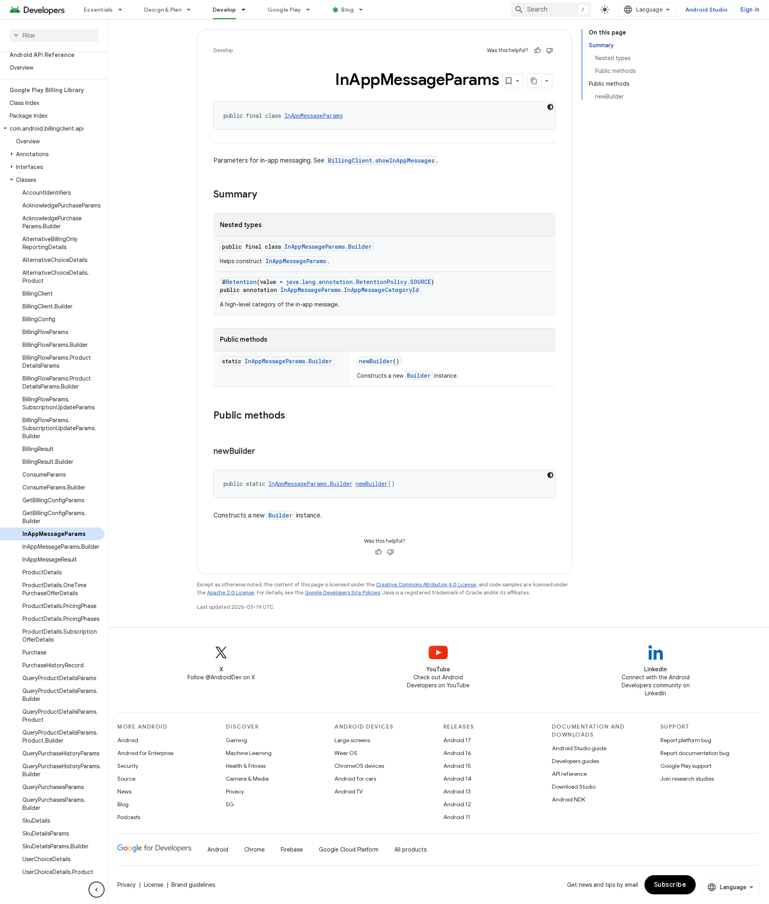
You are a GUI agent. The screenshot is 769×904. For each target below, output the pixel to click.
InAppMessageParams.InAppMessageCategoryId (349, 290)
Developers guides (575, 761)
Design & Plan (162, 9)
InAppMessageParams (313, 115)
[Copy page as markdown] (534, 81)
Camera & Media (247, 778)
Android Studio (706, 9)
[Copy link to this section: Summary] (265, 195)
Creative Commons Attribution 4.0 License (426, 584)
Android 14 (457, 778)
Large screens (352, 740)
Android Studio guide (579, 748)
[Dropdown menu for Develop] (247, 9)
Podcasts (128, 817)
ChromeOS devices (359, 765)
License (153, 885)
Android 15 (457, 765)
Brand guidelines (193, 885)
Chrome (254, 849)
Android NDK (568, 799)
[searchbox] (54, 35)
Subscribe (670, 885)
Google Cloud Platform (348, 849)
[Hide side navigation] (97, 890)
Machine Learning (249, 753)
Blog (347, 9)
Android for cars (355, 778)
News (124, 791)
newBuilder (376, 361)
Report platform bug (685, 740)
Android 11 (456, 817)
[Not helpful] (550, 50)
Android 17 (457, 740)
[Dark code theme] (550, 107)
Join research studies (687, 778)
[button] (52, 128)
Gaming (236, 740)
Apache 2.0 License (230, 592)
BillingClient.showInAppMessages (381, 160)
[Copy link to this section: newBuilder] (263, 452)
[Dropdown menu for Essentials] (124, 9)
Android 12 (457, 804)
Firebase (292, 849)
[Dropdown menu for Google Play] (311, 9)
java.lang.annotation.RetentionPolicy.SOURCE (358, 282)
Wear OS (345, 753)
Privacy (235, 791)
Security (127, 765)
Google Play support (685, 765)
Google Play (284, 9)
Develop (224, 9)
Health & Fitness (246, 765)
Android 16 (457, 753)
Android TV (348, 791)
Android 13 (457, 791)
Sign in (749, 9)
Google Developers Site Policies (342, 592)
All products (411, 849)
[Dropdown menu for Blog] (364, 9)
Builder (419, 375)
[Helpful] (537, 50)
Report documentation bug (694, 753)
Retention (241, 282)
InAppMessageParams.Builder (328, 246)
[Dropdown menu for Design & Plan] (192, 9)
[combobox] (551, 9)
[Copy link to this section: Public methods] (293, 416)
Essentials (98, 9)
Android (127, 740)
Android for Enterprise (145, 753)
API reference (569, 773)
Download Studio (574, 786)
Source (126, 778)
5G (230, 804)
